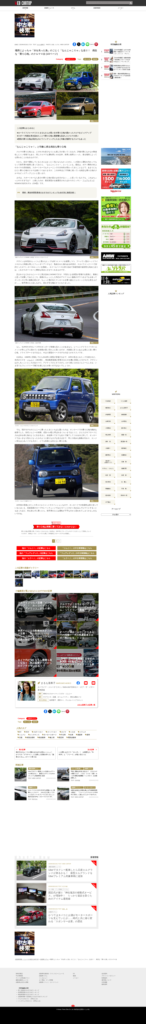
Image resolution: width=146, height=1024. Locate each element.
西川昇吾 (108, 482)
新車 (88, 735)
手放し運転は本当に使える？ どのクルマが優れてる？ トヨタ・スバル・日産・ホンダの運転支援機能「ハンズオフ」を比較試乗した (84, 775)
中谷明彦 (108, 401)
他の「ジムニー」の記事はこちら (36, 548)
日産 (20, 737)
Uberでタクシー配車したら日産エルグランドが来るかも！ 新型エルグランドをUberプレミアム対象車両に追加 (41, 773)
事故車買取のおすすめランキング (28, 994)
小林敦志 (108, 428)
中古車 (63, 735)
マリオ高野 (124, 401)
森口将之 (124, 428)
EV (20, 732)
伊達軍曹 (108, 414)
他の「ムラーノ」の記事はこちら (36, 558)
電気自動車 (72, 737)
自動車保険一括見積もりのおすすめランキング (32, 996)
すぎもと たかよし (108, 468)
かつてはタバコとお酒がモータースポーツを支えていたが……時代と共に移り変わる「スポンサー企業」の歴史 (70, 918)
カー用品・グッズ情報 (55, 889)
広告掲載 (104, 982)
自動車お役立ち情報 (22, 982)
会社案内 (104, 973)
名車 (71, 735)
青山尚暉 (108, 435)
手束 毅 (124, 488)
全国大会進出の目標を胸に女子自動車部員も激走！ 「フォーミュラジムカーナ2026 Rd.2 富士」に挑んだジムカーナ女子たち (84, 792)
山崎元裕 (108, 421)
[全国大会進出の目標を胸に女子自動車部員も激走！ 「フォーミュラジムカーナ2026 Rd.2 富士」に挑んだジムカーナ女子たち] (63, 793)
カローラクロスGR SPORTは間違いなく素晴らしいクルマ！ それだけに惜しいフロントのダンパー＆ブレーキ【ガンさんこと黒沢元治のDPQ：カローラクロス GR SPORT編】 (41, 793)
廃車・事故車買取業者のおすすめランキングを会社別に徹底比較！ (49, 193)
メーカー (76, 978)
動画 (74, 976)
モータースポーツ (50, 735)
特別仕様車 (31, 737)
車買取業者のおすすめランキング (28, 992)
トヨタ (72, 732)
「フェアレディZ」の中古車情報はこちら (76, 553)
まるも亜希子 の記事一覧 (86, 705)
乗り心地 (87, 59)
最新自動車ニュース (34, 768)
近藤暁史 (124, 455)
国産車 (95, 59)
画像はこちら (94, 121)
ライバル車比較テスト (77, 768)
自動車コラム (70, 59)
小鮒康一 (108, 448)
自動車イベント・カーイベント (77, 787)
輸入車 (52, 737)
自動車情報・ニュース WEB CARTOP (27, 959)
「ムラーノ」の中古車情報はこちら (77, 558)
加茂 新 (124, 475)
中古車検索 (19, 976)
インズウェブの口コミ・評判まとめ (29, 1001)
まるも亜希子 (41, 44)
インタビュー (43, 978)
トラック (83, 732)
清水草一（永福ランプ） (108, 461)
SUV (27, 732)
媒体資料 (104, 984)
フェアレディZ (88, 181)
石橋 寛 (124, 461)
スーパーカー (52, 732)
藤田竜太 (108, 455)
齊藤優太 (108, 488)
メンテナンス (34, 735)
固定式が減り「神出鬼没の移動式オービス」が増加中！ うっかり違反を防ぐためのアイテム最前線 (70, 895)
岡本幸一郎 (124, 495)
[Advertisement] (56, 831)
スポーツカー (38, 732)
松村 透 (108, 475)
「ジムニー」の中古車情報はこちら (77, 548)
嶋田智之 (108, 408)
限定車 (61, 737)
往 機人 (124, 482)
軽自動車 (42, 737)
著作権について (106, 980)
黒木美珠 (108, 495)
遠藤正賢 (124, 468)
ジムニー (30, 360)
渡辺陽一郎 (124, 441)
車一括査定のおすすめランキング (28, 990)
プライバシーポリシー (109, 976)
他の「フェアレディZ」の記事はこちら (36, 553)
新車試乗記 (19, 973)
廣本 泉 (64, 909)
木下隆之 (108, 502)
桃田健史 (124, 448)
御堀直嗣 (124, 414)
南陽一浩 (124, 435)
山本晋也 (124, 421)
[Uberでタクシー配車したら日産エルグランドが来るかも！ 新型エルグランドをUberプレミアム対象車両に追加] (21, 774)
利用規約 (104, 978)
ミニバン (22, 735)
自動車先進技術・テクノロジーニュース (51, 973)
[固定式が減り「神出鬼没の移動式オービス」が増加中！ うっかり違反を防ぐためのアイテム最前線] (31, 893)
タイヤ (63, 732)
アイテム (65, 889)
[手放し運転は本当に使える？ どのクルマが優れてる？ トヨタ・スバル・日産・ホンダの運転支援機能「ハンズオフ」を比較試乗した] (63, 774)
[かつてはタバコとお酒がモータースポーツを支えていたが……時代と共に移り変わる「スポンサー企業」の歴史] (31, 916)
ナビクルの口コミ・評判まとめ (28, 999)
